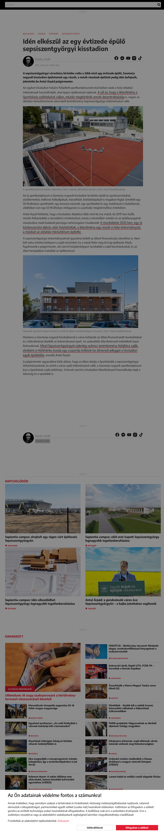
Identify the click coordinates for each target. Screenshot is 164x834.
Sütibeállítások (95, 827)
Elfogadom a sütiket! (137, 827)
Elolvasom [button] (63, 820)
